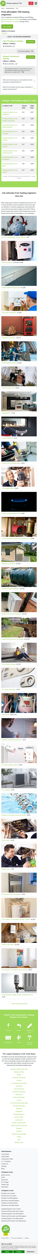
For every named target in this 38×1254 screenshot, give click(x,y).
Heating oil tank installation (10, 588)
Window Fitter (19, 1142)
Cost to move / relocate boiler (11, 463)
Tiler (19, 1139)
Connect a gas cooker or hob (11, 513)
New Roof (4, 1180)
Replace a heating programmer (11, 739)
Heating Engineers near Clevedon (9, 132)
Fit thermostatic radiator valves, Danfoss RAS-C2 (17, 995)
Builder (19, 1075)
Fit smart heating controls (10, 765)
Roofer (19, 1137)
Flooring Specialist (19, 1106)
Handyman (19, 1111)
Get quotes (7, 27)
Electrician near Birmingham (10, 1200)
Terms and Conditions (16, 1238)
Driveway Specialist (19, 1091)
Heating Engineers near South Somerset (9, 152)
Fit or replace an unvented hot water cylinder (16, 919)
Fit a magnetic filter (8, 488)
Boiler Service (5, 1175)
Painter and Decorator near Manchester (13, 1221)
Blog (2, 1168)
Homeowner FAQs (7, 1159)
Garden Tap (5, 1184)
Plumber (19, 1030)
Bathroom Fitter (19, 1072)
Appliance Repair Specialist (19, 1069)
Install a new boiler (8, 944)
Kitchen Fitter (19, 1117)
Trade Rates (5, 1156)
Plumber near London (8, 1193)
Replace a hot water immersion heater (14, 815)
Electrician (8, 1030)
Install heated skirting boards (11, 287)
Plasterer (19, 1042)
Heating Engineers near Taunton (9, 139)
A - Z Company (6, 1161)
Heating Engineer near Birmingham (12, 1213)
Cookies (27, 1238)
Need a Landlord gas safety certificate (14, 237)
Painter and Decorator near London (12, 1211)
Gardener (19, 1108)
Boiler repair (6, 840)
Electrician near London (8, 1196)
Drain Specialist (19, 1089)
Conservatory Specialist (19, 1083)
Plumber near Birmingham (9, 1198)
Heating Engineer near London (11, 1209)
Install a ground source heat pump (12, 639)
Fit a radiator (6, 790)
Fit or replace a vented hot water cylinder (14, 970)
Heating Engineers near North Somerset (9, 126)
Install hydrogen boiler (9, 363)
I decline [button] (18, 1251)
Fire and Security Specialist (19, 1103)
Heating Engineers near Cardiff (9, 171)
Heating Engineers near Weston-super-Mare (9, 120)
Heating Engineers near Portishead (9, 158)
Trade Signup (31, 3)
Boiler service (6, 869)
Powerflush (5, 714)
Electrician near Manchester (10, 1205)
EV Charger (5, 1182)
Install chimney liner (8, 388)
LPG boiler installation (9, 312)
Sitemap (4, 1166)
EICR (3, 1177)
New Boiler (4, 1187)
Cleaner (19, 1080)
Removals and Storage (19, 1134)
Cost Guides (5, 1154)
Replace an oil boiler (8, 563)
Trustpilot (4, 33)
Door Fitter (19, 1086)
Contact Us (4, 1164)
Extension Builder (19, 1097)
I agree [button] (7, 1251)
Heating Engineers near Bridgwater (9, 113)
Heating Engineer (8, 1042)
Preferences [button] (30, 1251)
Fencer (19, 1100)
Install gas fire (6, 413)
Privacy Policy (5, 1238)
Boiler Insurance (7, 262)
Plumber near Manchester (9, 1203)
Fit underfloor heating (8, 664)
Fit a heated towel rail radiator (11, 894)
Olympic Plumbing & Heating (11, 19)
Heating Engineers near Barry (9, 165)
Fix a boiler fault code (8, 689)
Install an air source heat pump (11, 614)
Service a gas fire (7, 438)
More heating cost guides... (20, 1003)
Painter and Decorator (19, 1123)
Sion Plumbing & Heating (10, 21)
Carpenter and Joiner (19, 1077)
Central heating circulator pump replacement (16, 538)
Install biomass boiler (8, 337)
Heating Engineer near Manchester (12, 1218)
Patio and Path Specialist (19, 1125)
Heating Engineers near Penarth (9, 145)
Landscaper (19, 1120)
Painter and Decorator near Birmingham (13, 1216)
